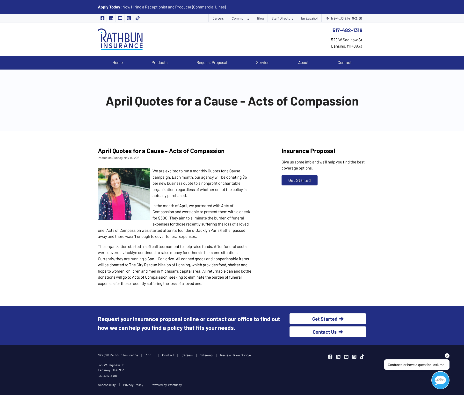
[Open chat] (440, 380)
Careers (218, 18)
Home (117, 62)
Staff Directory (282, 18)
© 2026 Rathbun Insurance (118, 355)
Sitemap (206, 355)
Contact (345, 62)
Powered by (166, 384)
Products (159, 62)
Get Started (299, 180)
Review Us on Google (235, 355)
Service (262, 62)
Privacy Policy (133, 384)
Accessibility (107, 384)
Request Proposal (211, 62)
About (303, 62)
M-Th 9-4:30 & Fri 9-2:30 (344, 18)
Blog (260, 18)
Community (240, 18)
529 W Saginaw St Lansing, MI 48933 (111, 367)
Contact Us (325, 332)
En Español (309, 18)
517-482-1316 (347, 30)
